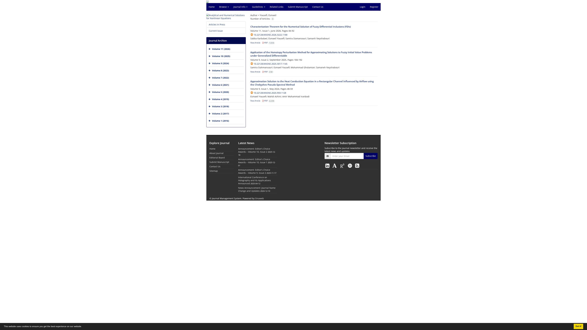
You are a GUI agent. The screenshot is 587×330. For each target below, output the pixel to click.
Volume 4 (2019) (220, 99)
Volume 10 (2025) (221, 56)
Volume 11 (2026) (221, 49)
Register (374, 6)
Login (362, 6)
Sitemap (213, 170)
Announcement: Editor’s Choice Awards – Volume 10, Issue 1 (254, 161)
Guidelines (258, 6)
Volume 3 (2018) (220, 106)
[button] (82, 326)
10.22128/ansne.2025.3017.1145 (270, 63)
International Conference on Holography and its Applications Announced (254, 180)
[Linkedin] (328, 165)
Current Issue (216, 30)
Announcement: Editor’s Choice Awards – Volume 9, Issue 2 (254, 171)
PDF (269, 42)
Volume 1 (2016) (220, 120)
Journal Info (239, 6)
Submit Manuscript (298, 6)
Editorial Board (217, 157)
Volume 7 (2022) (220, 77)
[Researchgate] (343, 165)
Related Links (276, 6)
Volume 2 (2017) (220, 113)
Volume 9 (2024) (220, 63)
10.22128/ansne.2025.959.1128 (270, 92)
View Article (255, 42)
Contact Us (317, 6)
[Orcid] (350, 165)
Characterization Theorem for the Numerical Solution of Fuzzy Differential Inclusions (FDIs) (300, 26)
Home (212, 6)
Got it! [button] (578, 326)
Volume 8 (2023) (220, 70)
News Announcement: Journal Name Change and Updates (256, 189)
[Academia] (335, 165)
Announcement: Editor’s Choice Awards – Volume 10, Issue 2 (254, 150)
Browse (223, 6)
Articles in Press (217, 24)
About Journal (216, 153)
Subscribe (370, 155)
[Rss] (357, 165)
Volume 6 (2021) (220, 84)
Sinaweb (259, 198)
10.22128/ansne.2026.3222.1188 (270, 34)
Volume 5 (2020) (220, 92)
